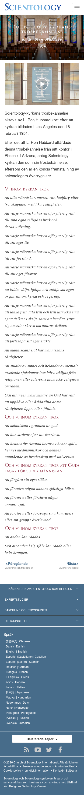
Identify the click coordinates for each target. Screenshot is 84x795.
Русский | (17, 718)
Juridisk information (37, 770)
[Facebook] (60, 750)
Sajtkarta (71, 770)
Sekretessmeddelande (36, 766)
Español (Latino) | (22, 661)
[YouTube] (38, 750)
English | (16, 651)
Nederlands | (18, 702)
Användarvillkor (65, 766)
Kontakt (58, 770)
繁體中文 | (18, 641)
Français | (17, 672)
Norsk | (17, 707)
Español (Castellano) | (26, 656)
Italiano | (15, 687)
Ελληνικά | (17, 677)
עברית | (15, 682)
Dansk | (15, 646)
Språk (8, 634)
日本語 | (17, 692)
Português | (21, 713)
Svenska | (18, 723)
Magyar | (18, 697)
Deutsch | (17, 667)
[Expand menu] (42, 589)
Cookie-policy (12, 770)
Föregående (16, 564)
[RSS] (27, 750)
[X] (49, 750)
